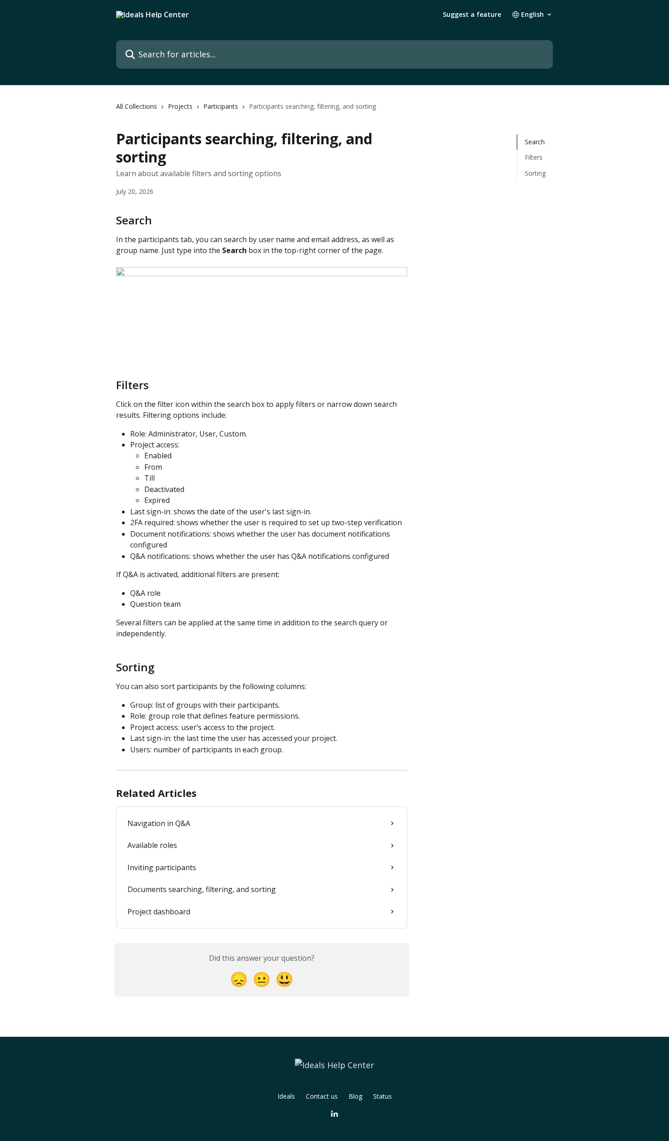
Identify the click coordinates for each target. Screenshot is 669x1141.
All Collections (136, 106)
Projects (180, 106)
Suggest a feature (472, 14)
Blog (355, 1096)
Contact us (322, 1096)
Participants (220, 106)
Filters (533, 157)
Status (382, 1096)
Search (535, 141)
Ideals (286, 1096)
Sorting (535, 173)
